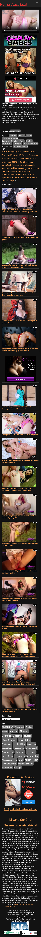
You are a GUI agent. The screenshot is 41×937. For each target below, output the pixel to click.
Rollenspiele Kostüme (31, 143)
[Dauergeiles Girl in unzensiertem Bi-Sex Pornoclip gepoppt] (20, 225)
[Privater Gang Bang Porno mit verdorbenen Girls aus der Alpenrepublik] (20, 503)
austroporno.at (19, 904)
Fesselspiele (17, 164)
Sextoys (10, 180)
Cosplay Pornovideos (21, 146)
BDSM (33, 151)
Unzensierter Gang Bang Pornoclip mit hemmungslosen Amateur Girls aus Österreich (18, 683)
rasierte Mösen (23, 177)
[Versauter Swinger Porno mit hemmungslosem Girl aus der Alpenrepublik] (20, 586)
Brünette (23, 155)
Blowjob (29, 136)
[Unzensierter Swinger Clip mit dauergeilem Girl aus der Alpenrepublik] (20, 697)
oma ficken (29, 904)
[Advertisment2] (20, 89)
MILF (19, 174)
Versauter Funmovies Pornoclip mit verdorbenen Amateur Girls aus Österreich (19, 266)
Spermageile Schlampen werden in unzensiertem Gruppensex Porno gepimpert (19, 294)
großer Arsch (29, 164)
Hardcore (29, 141)
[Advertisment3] (20, 369)
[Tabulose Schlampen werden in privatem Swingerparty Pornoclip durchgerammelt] (20, 475)
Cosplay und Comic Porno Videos (13, 141)
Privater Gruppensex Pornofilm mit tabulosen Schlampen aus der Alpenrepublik (18, 408)
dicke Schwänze (17, 158)
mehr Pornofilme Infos (9, 122)
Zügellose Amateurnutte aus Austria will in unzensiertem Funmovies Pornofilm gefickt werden (20, 211)
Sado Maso (7, 767)
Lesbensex (12, 171)
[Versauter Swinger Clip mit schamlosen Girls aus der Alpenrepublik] (20, 558)
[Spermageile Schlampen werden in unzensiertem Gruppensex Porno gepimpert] (20, 280)
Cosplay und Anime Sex (10, 138)
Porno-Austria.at (13, 4)
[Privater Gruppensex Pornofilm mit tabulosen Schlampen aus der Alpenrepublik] (20, 394)
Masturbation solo (9, 174)
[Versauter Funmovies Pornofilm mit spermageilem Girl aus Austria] (20, 531)
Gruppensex (7, 168)
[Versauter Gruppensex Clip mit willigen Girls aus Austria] (20, 613)
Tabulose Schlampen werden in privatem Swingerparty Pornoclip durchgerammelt (16, 489)
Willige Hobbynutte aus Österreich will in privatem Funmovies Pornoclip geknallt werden (20, 349)
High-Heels (28, 168)
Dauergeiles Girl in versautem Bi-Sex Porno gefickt (20, 435)
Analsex (26, 151)
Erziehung (28, 161)
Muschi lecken (28, 174)
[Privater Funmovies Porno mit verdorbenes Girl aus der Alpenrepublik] (20, 447)
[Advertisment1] (20, 61)
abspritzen (13, 136)
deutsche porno (10, 906)
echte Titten (18, 161)
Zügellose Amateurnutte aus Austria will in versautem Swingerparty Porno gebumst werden (19, 655)
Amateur (17, 151)
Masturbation (24, 171)
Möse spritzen (6, 143)
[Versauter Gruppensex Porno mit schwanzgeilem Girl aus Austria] (20, 308)
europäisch (6, 164)
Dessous (33, 155)
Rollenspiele (17, 143)
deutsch (6, 158)
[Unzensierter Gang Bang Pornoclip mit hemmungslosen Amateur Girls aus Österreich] (20, 669)
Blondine (21, 136)
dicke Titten (31, 158)
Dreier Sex (6, 161)
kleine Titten (7, 756)
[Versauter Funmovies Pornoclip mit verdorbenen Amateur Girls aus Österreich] (20, 252)
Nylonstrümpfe (9, 177)
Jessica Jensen (15, 131)
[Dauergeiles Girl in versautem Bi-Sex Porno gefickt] (20, 422)
